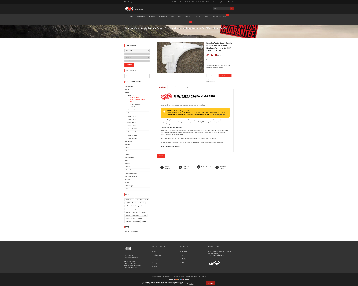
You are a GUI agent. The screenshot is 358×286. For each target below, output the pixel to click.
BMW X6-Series (132, 138)
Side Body (128, 221)
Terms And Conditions (191, 276)
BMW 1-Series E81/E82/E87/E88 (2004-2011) (137, 99)
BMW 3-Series (132, 113)
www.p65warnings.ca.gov (217, 114)
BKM (141, 200)
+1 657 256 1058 (131, 263)
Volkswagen (129, 186)
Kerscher (127, 212)
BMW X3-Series (132, 129)
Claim (183, 263)
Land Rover (135, 212)
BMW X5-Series (132, 135)
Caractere (134, 203)
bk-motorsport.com (131, 267)
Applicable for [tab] (190, 87)
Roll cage (139, 218)
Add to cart (225, 75)
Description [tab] (162, 87)
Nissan (128, 163)
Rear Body (143, 215)
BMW (127, 92)
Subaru (128, 179)
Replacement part (130, 218)
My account (185, 251)
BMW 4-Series (132, 116)
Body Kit (127, 203)
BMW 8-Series (132, 125)
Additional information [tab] (176, 87)
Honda (128, 154)
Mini (127, 160)
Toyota (128, 182)
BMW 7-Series (132, 122)
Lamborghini (130, 157)
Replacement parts (131, 173)
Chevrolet (129, 141)
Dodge (128, 144)
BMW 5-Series (132, 119)
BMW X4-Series (132, 132)
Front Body (133, 209)
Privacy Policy (202, 276)
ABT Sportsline (129, 200)
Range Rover (130, 170)
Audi (127, 89)
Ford (127, 151)
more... (177, 146)
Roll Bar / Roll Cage (131, 176)
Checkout (184, 259)
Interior (140, 209)
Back (161, 156)
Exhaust (143, 206)
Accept (210, 283)
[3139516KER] (180, 57)
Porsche (128, 167)
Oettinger (143, 212)
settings (191, 284)
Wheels (128, 189)
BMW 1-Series (132, 95)
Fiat (127, 148)
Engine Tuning (135, 206)
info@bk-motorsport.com (133, 265)
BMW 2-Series (132, 110)
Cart (183, 255)
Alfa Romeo (129, 86)
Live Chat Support (131, 261)
